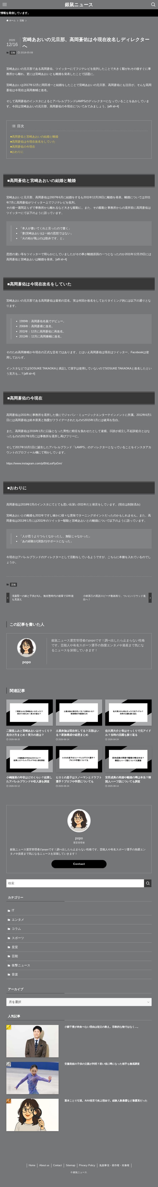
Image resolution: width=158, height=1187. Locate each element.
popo (26, 662)
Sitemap (70, 1165)
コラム (16, 928)
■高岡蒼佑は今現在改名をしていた (32, 141)
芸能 (13, 52)
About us (44, 1165)
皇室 (15, 947)
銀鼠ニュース (79, 4)
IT (13, 910)
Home (32, 1165)
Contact (79, 863)
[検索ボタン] (153, 4)
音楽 (15, 974)
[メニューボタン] (4, 4)
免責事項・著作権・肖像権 (114, 1165)
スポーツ (18, 938)
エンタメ (18, 919)
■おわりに (17, 151)
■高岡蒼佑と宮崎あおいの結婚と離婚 (34, 136)
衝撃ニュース (21, 965)
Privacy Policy (87, 1165)
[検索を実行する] (148, 883)
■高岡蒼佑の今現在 (22, 146)
